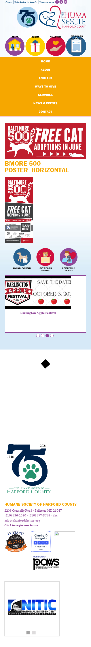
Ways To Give (45, 86)
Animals (45, 78)
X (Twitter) (61, 2)
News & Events (45, 103)
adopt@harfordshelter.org (22, 520)
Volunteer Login (46, 2)
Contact (45, 112)
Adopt (15, 37)
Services (45, 95)
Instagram (65, 2)
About (45, 70)
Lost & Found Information (76, 37)
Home (45, 61)
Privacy (9, 2)
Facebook (57, 2)
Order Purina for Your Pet (25, 2)
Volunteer (55, 37)
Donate (35, 37)
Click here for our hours (21, 525)
